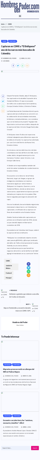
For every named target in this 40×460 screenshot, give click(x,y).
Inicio (2, 24)
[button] (20, 16)
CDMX (10, 24)
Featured (9, 273)
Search (35, 448)
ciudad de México (9, 267)
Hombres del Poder (11, 376)
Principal (8, 278)
